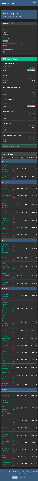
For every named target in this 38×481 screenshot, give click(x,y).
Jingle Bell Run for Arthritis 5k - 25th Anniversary (6, 248)
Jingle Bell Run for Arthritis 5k (5, 188)
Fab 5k (4, 213)
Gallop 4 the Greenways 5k (6, 220)
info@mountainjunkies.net (24, 473)
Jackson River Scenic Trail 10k (6, 338)
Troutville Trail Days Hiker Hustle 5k (12, 43)
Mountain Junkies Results (11, 3)
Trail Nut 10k (6, 345)
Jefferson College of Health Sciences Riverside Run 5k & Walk (5, 308)
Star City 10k (6, 195)
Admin (15, 477)
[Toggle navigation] (34, 3)
